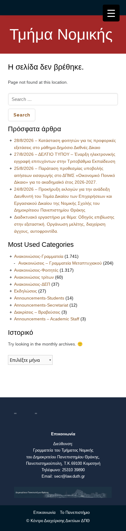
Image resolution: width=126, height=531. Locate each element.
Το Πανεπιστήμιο (75, 512)
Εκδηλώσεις (25, 290)
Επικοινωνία (44, 512)
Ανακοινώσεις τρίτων (34, 277)
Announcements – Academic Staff (46, 318)
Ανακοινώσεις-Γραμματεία (38, 256)
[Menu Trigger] (111, 13)
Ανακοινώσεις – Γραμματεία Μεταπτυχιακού (60, 263)
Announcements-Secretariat (41, 305)
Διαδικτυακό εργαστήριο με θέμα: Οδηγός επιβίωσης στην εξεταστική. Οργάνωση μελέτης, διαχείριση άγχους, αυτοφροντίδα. (64, 224)
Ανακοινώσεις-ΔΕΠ (32, 284)
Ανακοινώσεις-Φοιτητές (36, 270)
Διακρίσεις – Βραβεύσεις (37, 312)
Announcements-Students (39, 298)
